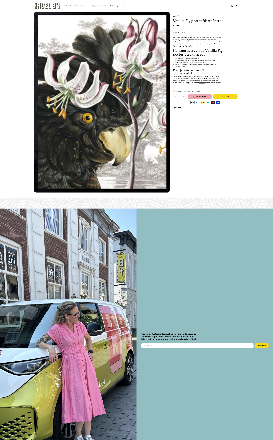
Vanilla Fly (176, 16)
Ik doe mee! (262, 345)
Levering (177, 107)
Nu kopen (225, 96)
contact (202, 83)
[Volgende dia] (167, 102)
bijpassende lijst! (199, 62)
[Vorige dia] (36, 102)
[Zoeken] (227, 6)
